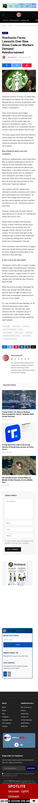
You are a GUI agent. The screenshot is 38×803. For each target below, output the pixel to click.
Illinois (21, 329)
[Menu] (3, 14)
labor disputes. (8, 332)
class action (16, 326)
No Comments (8, 60)
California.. (6, 326)
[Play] (16, 745)
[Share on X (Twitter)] (17, 65)
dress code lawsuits (9, 329)
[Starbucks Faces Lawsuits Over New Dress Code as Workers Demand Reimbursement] (19, 81)
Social (5, 33)
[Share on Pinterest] (27, 65)
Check (18, 644)
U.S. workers (27, 336)
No (9, 674)
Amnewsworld (12, 57)
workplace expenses (10, 339)
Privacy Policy (6, 776)
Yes (5, 674)
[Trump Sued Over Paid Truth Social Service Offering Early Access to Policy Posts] (19, 432)
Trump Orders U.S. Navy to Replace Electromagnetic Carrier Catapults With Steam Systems (18, 414)
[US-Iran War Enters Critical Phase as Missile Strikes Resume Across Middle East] (19, 465)
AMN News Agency (14, 781)
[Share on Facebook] (7, 65)
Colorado (26, 326)
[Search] (35, 14)
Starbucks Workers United (11, 336)
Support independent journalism (15, 20)
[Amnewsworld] (19, 14)
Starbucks (29, 332)
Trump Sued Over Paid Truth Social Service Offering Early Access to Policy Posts (18, 447)
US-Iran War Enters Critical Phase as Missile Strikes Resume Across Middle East (17, 480)
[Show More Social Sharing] (34, 65)
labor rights (19, 332)
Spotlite (17, 786)
